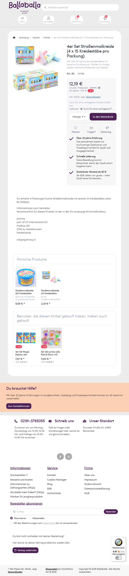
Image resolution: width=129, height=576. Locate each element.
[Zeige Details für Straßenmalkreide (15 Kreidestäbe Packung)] (51, 276)
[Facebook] (60, 456)
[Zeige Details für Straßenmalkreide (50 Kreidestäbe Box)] (25, 276)
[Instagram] (68, 456)
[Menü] (124, 539)
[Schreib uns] (64, 428)
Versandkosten (93, 96)
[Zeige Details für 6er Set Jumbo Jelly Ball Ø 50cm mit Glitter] (51, 338)
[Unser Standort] (99, 428)
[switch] (118, 558)
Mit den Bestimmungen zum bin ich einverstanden (46, 523)
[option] (37, 68)
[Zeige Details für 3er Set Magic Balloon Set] (25, 338)
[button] (98, 87)
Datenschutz (49, 523)
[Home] (14, 37)
